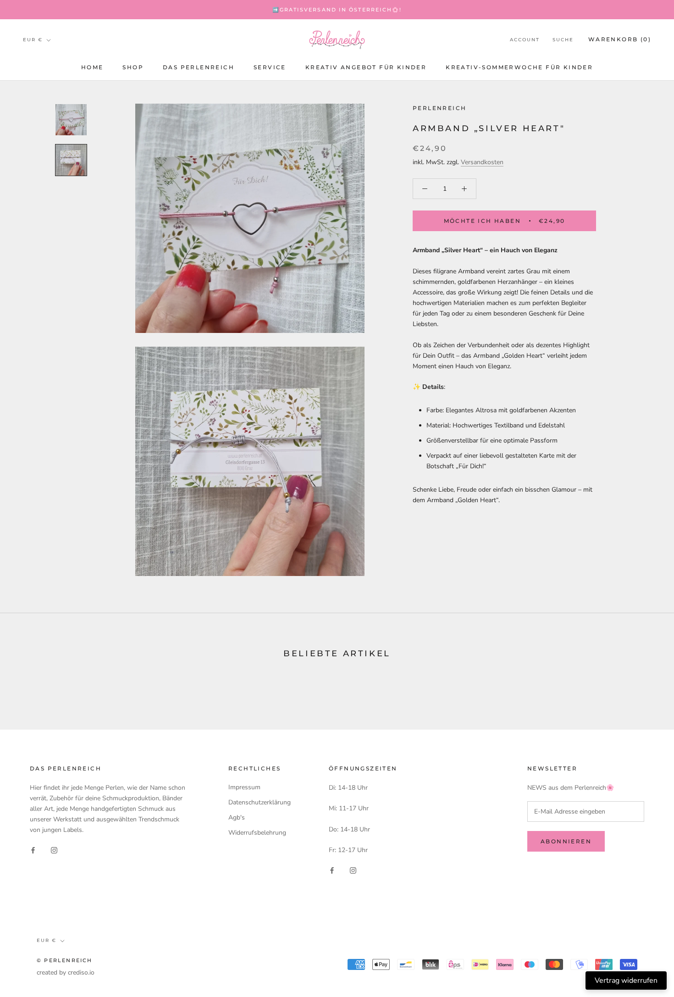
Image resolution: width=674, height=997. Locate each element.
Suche (563, 40)
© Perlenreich (65, 960)
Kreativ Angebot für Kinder (365, 67)
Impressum (244, 787)
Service (270, 67)
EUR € (33, 40)
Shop (133, 67)
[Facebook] (33, 849)
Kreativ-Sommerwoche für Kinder (519, 67)
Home (92, 67)
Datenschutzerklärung (259, 802)
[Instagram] (54, 849)
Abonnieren (566, 841)
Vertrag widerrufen (626, 980)
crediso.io (81, 972)
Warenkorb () (619, 39)
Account (525, 40)
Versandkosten (482, 162)
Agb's (236, 817)
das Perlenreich (198, 67)
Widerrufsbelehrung (257, 832)
